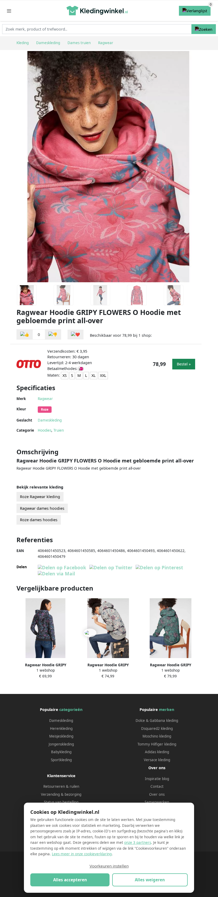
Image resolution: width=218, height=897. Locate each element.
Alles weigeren (150, 879)
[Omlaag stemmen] (53, 334)
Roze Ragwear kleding (40, 496)
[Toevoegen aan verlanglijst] (75, 334)
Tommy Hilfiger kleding (156, 744)
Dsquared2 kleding (157, 728)
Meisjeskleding (61, 736)
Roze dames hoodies (38, 519)
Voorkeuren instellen (109, 866)
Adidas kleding (157, 751)
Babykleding (61, 751)
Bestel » (184, 364)
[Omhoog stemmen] (25, 334)
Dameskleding (50, 420)
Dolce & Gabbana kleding (157, 720)
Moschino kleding (156, 736)
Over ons (157, 794)
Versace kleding (157, 759)
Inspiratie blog (157, 778)
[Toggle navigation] (9, 11)
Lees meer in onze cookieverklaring (82, 854)
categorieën (70, 709)
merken (166, 709)
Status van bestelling (61, 802)
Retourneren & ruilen (61, 786)
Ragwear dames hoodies (42, 508)
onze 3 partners (137, 842)
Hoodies (44, 430)
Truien (58, 430)
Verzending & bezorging (61, 794)
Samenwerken (157, 802)
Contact (157, 786)
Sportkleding (61, 759)
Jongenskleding (61, 744)
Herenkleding (61, 728)
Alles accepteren (70, 879)
